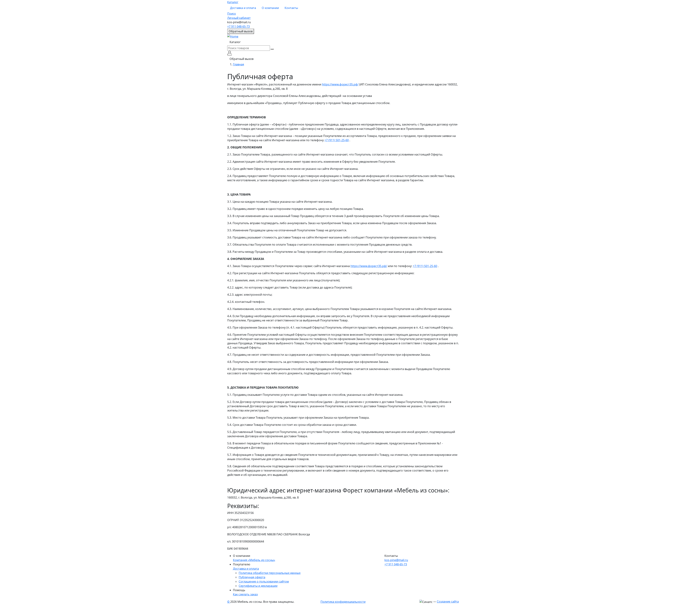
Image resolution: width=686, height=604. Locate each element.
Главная (238, 64)
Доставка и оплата (243, 8)
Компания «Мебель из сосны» (254, 560)
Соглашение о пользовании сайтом (264, 581)
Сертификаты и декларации (258, 586)
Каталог (232, 2)
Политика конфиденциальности (343, 602)
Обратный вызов (241, 31)
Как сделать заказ (245, 594)
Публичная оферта (252, 577)
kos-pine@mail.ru (396, 560)
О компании (270, 8)
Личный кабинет (239, 18)
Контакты (291, 8)
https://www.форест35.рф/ (340, 84)
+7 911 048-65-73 (238, 26)
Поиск (231, 14)
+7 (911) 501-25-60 (336, 140)
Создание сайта (448, 601)
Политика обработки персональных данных (269, 573)
